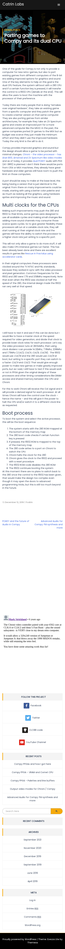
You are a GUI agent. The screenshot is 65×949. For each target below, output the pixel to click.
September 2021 (32, 839)
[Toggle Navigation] (58, 5)
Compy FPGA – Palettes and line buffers (33, 780)
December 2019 (32, 856)
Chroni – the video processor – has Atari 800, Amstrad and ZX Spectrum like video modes (32, 156)
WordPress (30, 939)
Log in (32, 900)
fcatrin (29, 502)
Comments (32, 916)
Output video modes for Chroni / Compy (32, 788)
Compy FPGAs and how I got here (32, 764)
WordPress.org (32, 925)
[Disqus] (32, 572)
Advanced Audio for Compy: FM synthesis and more (49, 524)
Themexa (32, 942)
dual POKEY (39, 161)
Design (8, 30)
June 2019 (32, 873)
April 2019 (33, 881)
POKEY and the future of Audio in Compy (15, 523)
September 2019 (32, 864)
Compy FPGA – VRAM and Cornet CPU (32, 772)
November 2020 (32, 848)
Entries (32, 908)
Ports (16, 30)
